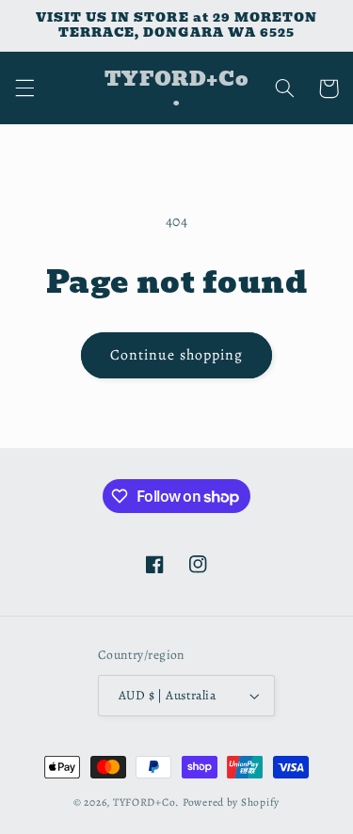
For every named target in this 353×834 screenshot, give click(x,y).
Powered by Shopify (231, 802)
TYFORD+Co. (146, 802)
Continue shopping (176, 354)
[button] (24, 88)
